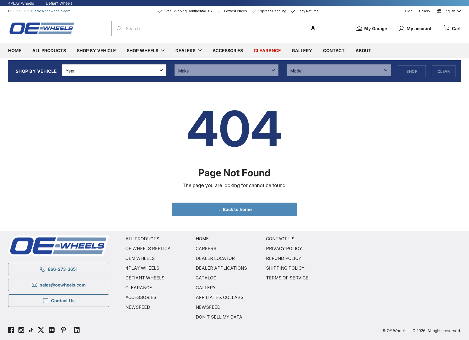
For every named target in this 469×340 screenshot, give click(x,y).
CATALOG (206, 278)
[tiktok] (31, 331)
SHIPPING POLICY (285, 268)
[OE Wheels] (42, 28)
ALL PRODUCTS (142, 238)
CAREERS (206, 248)
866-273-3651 (20, 11)
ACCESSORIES (140, 297)
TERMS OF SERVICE (287, 278)
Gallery (424, 11)
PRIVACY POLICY (284, 248)
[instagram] (21, 331)
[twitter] (41, 331)
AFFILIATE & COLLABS (219, 297)
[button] (313, 28)
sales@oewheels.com (52, 11)
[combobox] (216, 28)
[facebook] (11, 331)
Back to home (237, 209)
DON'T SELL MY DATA (219, 317)
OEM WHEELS (140, 258)
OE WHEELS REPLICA (148, 248)
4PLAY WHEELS (142, 268)
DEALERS (185, 50)
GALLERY (206, 287)
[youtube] (52, 331)
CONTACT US (280, 238)
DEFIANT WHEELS (144, 278)
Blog (409, 11)
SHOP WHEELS (142, 50)
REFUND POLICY (283, 258)
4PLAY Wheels (21, 3)
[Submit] (117, 28)
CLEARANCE (138, 287)
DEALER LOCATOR (215, 258)
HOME (202, 238)
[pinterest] (63, 331)
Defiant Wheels (59, 3)
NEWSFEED (137, 307)
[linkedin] (76, 331)
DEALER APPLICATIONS (221, 268)
